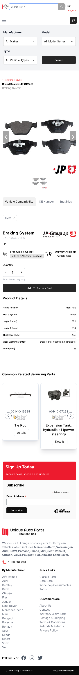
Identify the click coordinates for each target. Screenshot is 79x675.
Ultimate (68, 670)
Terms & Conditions (52, 622)
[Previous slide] (8, 415)
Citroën (7, 593)
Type (6, 51)
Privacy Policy (49, 630)
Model (46, 32)
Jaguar (6, 601)
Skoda (6, 635)
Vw (4, 647)
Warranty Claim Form (53, 614)
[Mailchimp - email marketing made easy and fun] (62, 513)
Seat (5, 630)
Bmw (5, 589)
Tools (43, 589)
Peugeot (7, 618)
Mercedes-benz (12, 610)
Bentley (7, 585)
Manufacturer (12, 32)
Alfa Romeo (9, 577)
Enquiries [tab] (66, 201)
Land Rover (9, 605)
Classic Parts (48, 577)
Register (72, 10)
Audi (5, 581)
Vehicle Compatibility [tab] (19, 201)
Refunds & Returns (52, 626)
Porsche (7, 622)
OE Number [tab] (46, 201)
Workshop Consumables (55, 585)
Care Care (46, 581)
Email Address (16, 496)
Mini (5, 614)
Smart (6, 639)
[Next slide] (70, 415)
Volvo (5, 643)
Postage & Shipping (52, 618)
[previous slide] (6, 137)
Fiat (4, 597)
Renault (7, 626)
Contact (45, 609)
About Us (45, 605)
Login (68, 6)
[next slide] (73, 137)
